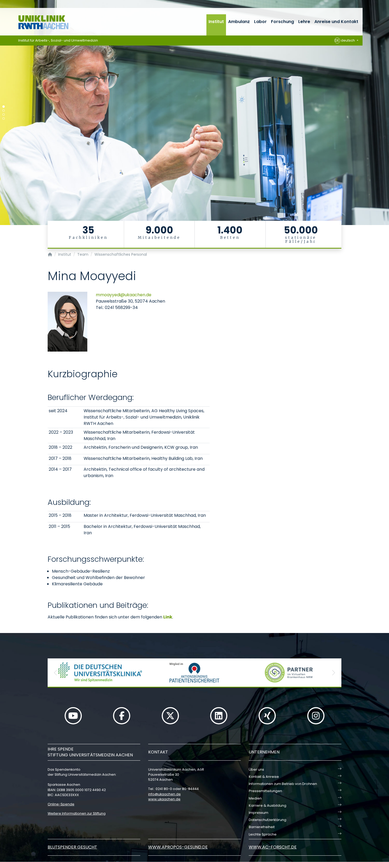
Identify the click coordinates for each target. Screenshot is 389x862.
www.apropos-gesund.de (178, 847)
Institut (216, 22)
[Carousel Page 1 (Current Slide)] (3, 106)
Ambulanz (239, 22)
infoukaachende (164, 794)
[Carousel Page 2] (3, 110)
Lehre (304, 22)
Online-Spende (61, 804)
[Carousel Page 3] (3, 114)
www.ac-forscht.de (273, 847)
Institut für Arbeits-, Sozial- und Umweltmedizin (58, 40)
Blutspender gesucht (72, 847)
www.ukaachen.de (164, 799)
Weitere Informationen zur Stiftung (77, 813)
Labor (260, 22)
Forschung (282, 22)
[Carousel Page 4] (3, 118)
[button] (56, 672)
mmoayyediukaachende (123, 295)
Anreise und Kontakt (336, 22)
